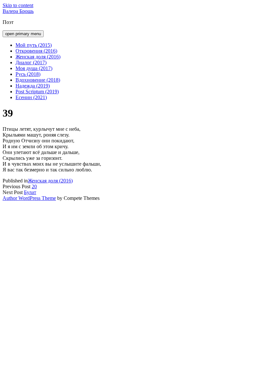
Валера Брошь (18, 11)
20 (34, 186)
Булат (30, 192)
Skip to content (18, 5)
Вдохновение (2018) (38, 80)
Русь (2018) (28, 74)
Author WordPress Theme (29, 198)
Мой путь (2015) (34, 45)
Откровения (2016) (36, 51)
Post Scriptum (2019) (37, 91)
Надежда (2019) (33, 85)
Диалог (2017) (31, 62)
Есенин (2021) (31, 97)
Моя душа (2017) (34, 68)
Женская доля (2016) (38, 56)
